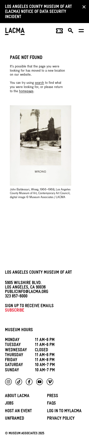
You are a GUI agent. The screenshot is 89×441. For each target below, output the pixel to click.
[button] (71, 32)
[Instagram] (8, 381)
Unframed (14, 419)
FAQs (51, 404)
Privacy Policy (61, 419)
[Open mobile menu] (81, 32)
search (39, 83)
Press (52, 396)
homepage (26, 91)
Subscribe (14, 311)
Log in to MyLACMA (64, 411)
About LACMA (17, 396)
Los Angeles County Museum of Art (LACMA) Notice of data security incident (38, 12)
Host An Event (18, 411)
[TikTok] (18, 381)
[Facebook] (29, 381)
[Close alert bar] (82, 6)
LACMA (15, 32)
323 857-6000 (16, 296)
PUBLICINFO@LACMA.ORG (26, 292)
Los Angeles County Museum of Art (38, 273)
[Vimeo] (49, 381)
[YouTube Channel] (39, 381)
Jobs (9, 404)
